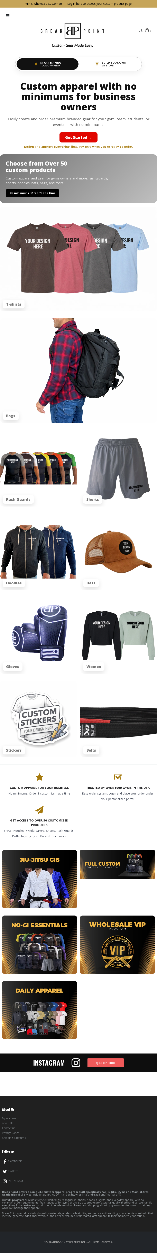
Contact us (8, 1128)
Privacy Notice (10, 1133)
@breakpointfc (105, 1063)
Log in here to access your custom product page (99, 4)
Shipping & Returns (14, 1138)
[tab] (47, 64)
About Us (7, 1123)
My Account (9, 1118)
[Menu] (7, 15)
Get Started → (78, 137)
